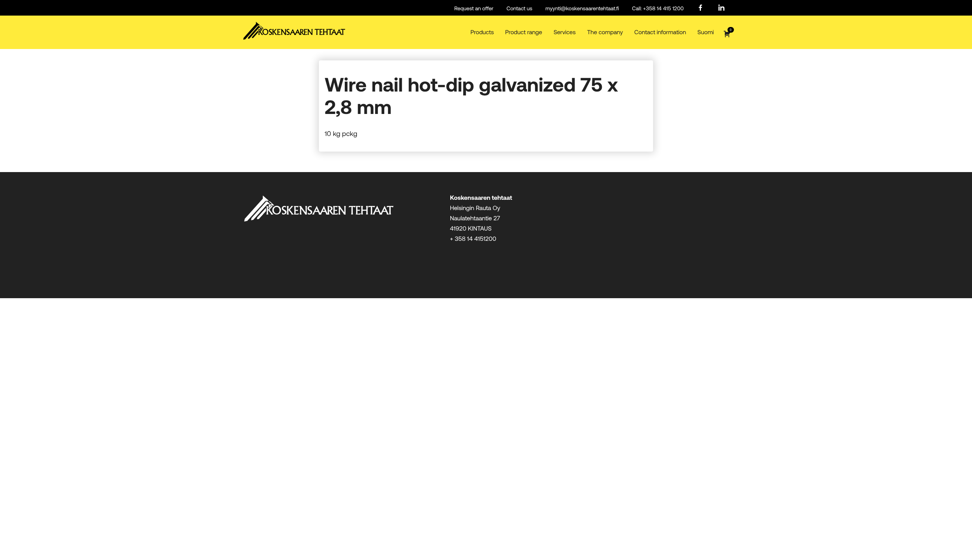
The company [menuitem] (605, 32)
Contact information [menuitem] (660, 32)
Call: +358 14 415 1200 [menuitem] (658, 8)
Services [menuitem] (565, 32)
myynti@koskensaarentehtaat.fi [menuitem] (582, 8)
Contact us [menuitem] (519, 8)
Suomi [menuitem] (705, 32)
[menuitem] (700, 8)
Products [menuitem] (482, 32)
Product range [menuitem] (523, 32)
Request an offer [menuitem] (474, 8)
